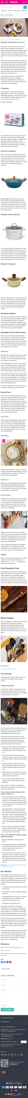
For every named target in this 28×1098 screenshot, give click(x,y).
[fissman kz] (11, 1094)
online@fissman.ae (7, 1035)
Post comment (7, 1009)
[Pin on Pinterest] (10, 962)
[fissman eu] (16, 1094)
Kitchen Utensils (16, 10)
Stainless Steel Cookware (10, 214)
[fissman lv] (6, 1094)
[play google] (18, 1083)
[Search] (25, 7)
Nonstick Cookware (8, 264)
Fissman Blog (8, 14)
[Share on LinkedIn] (7, 962)
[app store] (9, 1083)
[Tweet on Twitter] (5, 962)
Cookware (10, 10)
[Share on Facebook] (2, 962)
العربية (23, 1041)
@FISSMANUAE (14, 1064)
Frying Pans (3, 10)
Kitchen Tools (24, 10)
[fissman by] (22, 1094)
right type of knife (13, 561)
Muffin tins (5, 480)
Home (2, 14)
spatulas (3, 577)
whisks (7, 577)
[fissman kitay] (14, 1094)
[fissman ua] (9, 1094)
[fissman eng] (19, 1094)
